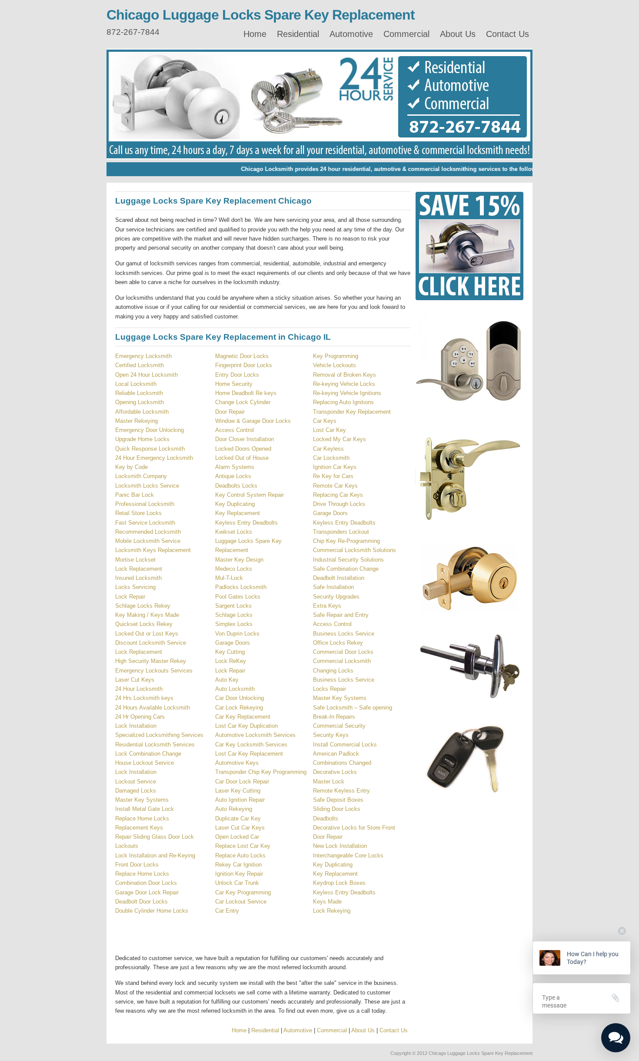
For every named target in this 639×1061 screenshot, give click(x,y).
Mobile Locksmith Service (147, 541)
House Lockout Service (144, 763)
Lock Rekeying (331, 910)
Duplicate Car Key (238, 818)
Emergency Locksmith (143, 356)
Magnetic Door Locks (242, 356)
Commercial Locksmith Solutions (354, 550)
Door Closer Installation (244, 439)
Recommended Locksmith (148, 532)
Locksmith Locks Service (147, 485)
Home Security (234, 384)
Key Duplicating (235, 504)
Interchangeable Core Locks (348, 855)
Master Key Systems (142, 800)
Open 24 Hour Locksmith (146, 375)
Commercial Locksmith (342, 661)
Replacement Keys (139, 827)
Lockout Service (135, 781)
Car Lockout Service (240, 901)
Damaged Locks (135, 790)
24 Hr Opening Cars (140, 716)
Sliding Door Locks (336, 809)
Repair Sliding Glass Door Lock (154, 836)
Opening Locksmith (139, 402)
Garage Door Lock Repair (147, 892)
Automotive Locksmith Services (255, 735)
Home (254, 34)
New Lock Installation (340, 846)
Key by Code (131, 467)
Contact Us (507, 34)
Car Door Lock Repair (242, 781)
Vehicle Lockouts (334, 365)
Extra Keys (327, 605)
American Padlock (336, 753)
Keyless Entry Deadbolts (246, 522)
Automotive (351, 34)
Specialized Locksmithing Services (159, 735)
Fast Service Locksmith (145, 522)
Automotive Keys (237, 763)
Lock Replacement (138, 569)
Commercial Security (339, 726)
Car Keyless (328, 448)
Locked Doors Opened (243, 448)
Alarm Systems (234, 467)
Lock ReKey (230, 661)
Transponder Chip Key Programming (260, 772)
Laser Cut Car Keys (240, 827)
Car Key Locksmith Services (251, 744)
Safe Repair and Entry (341, 615)
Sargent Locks (233, 605)
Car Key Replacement (242, 716)
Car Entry (227, 910)
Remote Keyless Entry (341, 790)
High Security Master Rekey (150, 661)
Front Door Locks (137, 864)
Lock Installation (135, 726)
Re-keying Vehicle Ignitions (347, 393)
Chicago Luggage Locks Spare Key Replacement (260, 15)
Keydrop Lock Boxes (339, 883)
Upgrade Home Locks (142, 439)
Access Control (234, 430)
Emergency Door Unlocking (149, 430)
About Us (458, 34)
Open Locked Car (237, 836)
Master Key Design (239, 559)
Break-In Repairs (334, 716)
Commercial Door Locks (343, 652)
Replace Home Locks (142, 818)
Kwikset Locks (233, 532)
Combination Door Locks (146, 883)
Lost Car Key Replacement (249, 753)
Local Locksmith (135, 384)
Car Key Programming (243, 892)
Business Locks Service (343, 633)
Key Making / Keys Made (147, 615)
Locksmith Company (141, 476)
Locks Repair (329, 689)
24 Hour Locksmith (139, 689)
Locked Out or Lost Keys (146, 633)
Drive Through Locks (339, 504)
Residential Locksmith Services (155, 744)
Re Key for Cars (333, 476)
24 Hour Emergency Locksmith (154, 458)
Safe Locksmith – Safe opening (352, 707)
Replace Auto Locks (240, 855)
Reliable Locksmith (139, 393)
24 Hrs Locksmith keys (144, 698)
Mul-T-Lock (229, 578)
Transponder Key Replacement (352, 411)
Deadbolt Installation (338, 578)
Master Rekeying (136, 421)
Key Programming (335, 356)
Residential (298, 34)
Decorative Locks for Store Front (354, 827)
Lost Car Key (329, 430)
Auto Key (227, 679)
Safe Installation (333, 587)
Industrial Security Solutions (348, 559)
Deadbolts (325, 818)
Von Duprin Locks (237, 633)
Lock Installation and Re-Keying (155, 855)
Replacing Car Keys (338, 495)
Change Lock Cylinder (242, 402)
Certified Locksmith (139, 365)
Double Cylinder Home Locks (151, 910)
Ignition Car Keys (334, 467)
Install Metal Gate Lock (144, 809)
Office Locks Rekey (338, 642)
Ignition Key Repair (239, 873)
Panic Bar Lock (134, 495)
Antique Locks (233, 476)
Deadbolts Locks (236, 485)
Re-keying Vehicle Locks (344, 384)
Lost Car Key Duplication (246, 726)
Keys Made (327, 901)
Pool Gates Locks (237, 596)
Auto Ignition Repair (240, 800)
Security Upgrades (336, 596)
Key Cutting (230, 652)
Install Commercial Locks (345, 744)
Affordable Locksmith (142, 411)
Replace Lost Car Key (242, 846)
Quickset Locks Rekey (144, 624)
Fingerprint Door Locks (243, 365)
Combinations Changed (342, 763)
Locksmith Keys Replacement (153, 550)
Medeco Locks (233, 569)
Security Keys (331, 735)
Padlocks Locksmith (240, 587)
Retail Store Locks (138, 513)
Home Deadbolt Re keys (245, 393)
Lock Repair (130, 596)
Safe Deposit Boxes (338, 800)
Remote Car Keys (335, 485)
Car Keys (324, 421)
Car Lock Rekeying (239, 707)
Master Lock (328, 781)
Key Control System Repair (249, 495)
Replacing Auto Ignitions (343, 402)
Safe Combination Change (346, 569)
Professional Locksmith (144, 504)
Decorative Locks (335, 772)
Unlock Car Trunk (237, 883)
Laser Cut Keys (134, 679)
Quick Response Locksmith (150, 448)
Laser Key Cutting (237, 790)
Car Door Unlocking (239, 698)
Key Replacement (237, 513)
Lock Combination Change (148, 753)
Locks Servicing (135, 587)
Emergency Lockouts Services (154, 670)
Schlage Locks (234, 615)
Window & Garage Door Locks (253, 421)
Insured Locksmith (138, 578)
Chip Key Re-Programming (346, 541)
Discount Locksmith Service (150, 642)
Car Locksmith (331, 458)
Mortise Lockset (135, 559)
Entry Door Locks (237, 375)
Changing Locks (333, 670)
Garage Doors (232, 642)
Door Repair (230, 411)
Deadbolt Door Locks (141, 901)
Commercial (406, 34)
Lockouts (126, 846)
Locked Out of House (242, 458)
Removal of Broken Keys (344, 375)
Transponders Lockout (341, 532)
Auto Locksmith (235, 689)
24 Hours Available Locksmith (152, 707)
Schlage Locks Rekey (142, 605)
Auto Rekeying (233, 809)
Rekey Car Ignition (238, 864)
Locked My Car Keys (339, 439)
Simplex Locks (234, 624)
